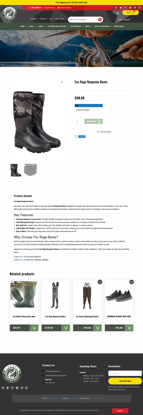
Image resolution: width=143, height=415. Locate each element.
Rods (23, 26)
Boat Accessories (102, 26)
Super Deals (119, 26)
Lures (40, 26)
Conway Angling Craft (54, 398)
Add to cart (91, 121)
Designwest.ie (74, 398)
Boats (87, 26)
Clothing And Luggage (57, 26)
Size (77, 105)
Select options (34, 327)
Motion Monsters (95, 398)
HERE (21, 257)
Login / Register (124, 19)
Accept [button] (120, 411)
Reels (31, 26)
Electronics (76, 26)
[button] (62, 82)
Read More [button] (101, 410)
